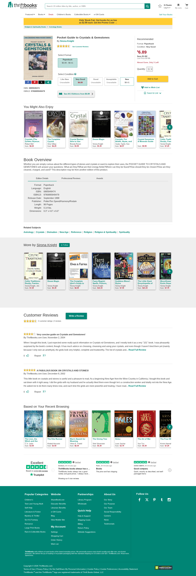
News (106, 520)
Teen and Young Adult (34, 504)
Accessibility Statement (128, 569)
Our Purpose (109, 504)
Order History (56, 540)
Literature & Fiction (33, 512)
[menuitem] (168, 6)
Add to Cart (152, 79)
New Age (64, 232)
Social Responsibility (112, 512)
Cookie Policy (93, 569)
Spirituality (124, 232)
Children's (29, 500)
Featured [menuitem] (29, 14)
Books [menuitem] (40, 14)
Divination (52, 232)
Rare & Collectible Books (35, 532)
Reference (76, 232)
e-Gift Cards (56, 512)
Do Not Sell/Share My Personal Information (68, 569)
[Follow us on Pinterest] (154, 500)
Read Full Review (137, 350)
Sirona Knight (67, 41)
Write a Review (76, 316)
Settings (54, 532)
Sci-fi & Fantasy (31, 520)
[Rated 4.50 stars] (63, 46)
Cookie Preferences (108, 569)
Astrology (29, 232)
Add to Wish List (152, 87)
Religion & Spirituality (106, 232)
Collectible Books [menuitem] (81, 14)
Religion (88, 232)
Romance (29, 524)
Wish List (55, 544)
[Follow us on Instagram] (169, 500)
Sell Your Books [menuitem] (165, 14)
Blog (53, 516)
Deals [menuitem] (51, 14)
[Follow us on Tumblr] (162, 500)
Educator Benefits (58, 504)
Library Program (84, 500)
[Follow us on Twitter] (147, 500)
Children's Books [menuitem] (64, 14)
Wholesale (82, 504)
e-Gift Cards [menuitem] (99, 14)
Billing (80, 524)
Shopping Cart (57, 536)
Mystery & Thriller (32, 516)
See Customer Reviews (80, 46)
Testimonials (109, 524)
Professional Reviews (70, 178)
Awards (99, 178)
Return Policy (83, 528)
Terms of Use (29, 569)
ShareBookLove (57, 500)
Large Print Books (32, 528)
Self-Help (28, 508)
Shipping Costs (84, 520)
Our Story (108, 500)
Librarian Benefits (58, 508)
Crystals (40, 232)
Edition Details (42, 178)
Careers (107, 516)
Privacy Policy (42, 569)
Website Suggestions (86, 532)
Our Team (108, 508)
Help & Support (84, 516)
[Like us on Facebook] (139, 500)
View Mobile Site (58, 520)
